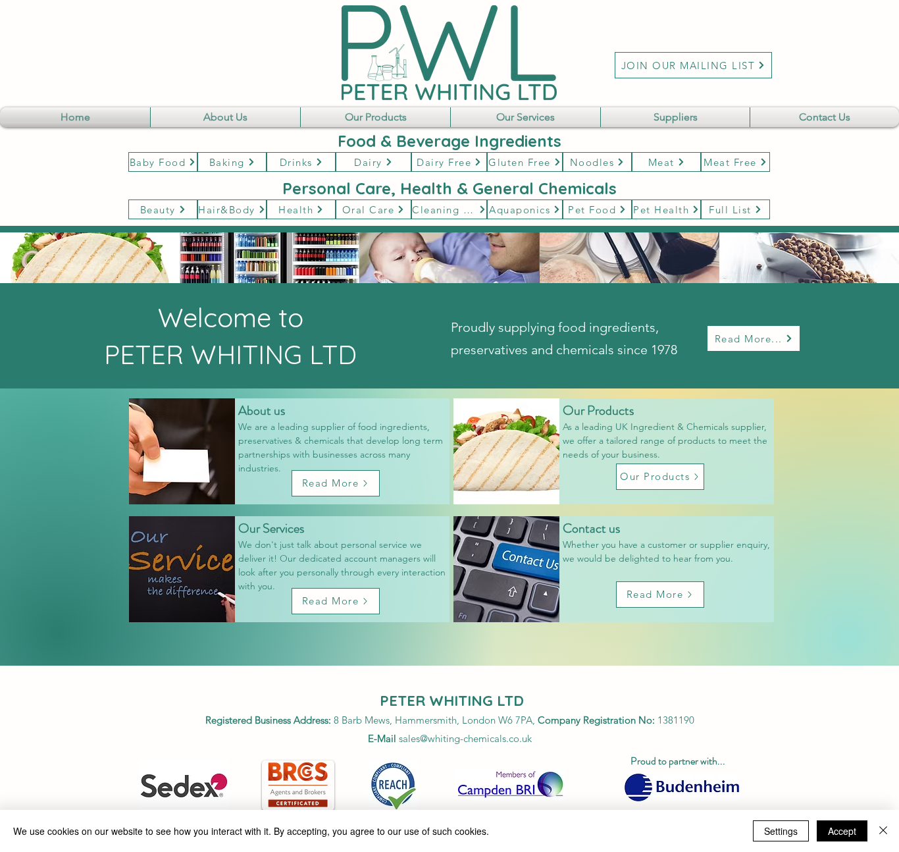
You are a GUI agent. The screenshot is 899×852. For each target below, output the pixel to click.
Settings (781, 831)
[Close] (883, 830)
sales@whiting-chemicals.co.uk (465, 738)
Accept (842, 831)
